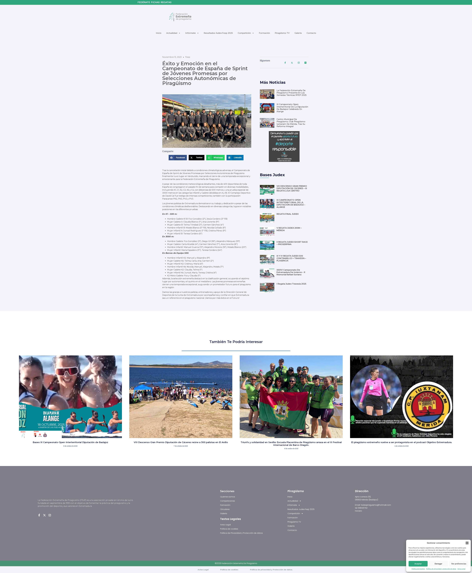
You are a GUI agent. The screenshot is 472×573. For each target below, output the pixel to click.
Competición (244, 33)
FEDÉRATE (144, 2)
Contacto (311, 33)
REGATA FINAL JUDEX (288, 214)
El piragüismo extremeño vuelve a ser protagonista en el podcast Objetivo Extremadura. (401, 442)
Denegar (438, 564)
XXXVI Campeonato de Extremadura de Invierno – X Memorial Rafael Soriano (291, 272)
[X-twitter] (44, 515)
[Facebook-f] (39, 515)
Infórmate (190, 33)
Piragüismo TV (282, 33)
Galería (298, 33)
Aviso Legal (461, 569)
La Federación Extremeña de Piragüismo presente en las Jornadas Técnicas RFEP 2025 (291, 92)
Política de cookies (229, 569)
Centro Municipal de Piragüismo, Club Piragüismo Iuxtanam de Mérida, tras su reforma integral (291, 123)
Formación (264, 33)
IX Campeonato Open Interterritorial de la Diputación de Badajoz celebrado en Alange (292, 108)
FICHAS (155, 2)
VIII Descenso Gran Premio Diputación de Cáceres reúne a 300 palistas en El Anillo (181, 442)
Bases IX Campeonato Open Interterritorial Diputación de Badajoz (70, 442)
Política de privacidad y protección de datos (441, 569)
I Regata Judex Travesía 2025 (291, 284)
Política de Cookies (418, 569)
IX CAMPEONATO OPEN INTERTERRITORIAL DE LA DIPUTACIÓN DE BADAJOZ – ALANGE (291, 203)
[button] (467, 543)
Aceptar (418, 564)
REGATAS (166, 2)
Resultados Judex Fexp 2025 (218, 33)
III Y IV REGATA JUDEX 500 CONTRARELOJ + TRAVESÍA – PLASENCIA (291, 258)
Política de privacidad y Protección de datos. (271, 569)
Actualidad (171, 33)
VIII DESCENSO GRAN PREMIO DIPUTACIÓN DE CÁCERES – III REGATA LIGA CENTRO (292, 188)
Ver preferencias (458, 564)
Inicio (158, 33)
